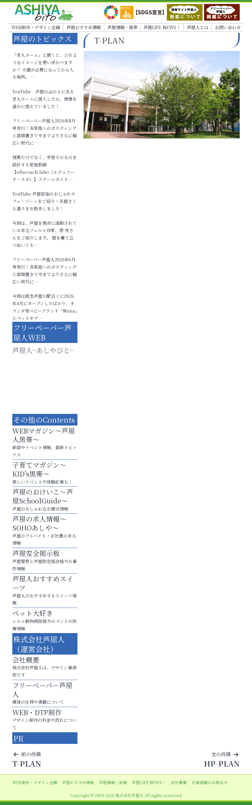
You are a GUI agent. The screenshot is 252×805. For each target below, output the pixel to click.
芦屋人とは (197, 27)
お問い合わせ (228, 27)
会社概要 (179, 782)
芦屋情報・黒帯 (122, 27)
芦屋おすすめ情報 (83, 27)
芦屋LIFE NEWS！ (162, 27)
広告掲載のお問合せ (210, 782)
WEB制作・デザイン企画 (35, 27)
